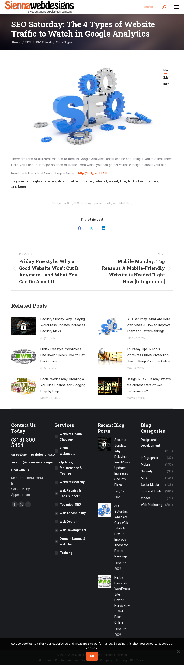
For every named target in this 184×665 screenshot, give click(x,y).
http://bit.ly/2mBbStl (92, 173)
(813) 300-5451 (24, 443)
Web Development (73, 530)
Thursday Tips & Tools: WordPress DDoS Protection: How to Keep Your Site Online (148, 355)
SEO (69, 203)
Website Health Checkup (71, 436)
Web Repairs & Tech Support (70, 493)
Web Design (68, 521)
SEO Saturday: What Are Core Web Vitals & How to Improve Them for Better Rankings (148, 325)
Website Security (72, 482)
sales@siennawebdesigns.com (34, 454)
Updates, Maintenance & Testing (71, 467)
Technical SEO (70, 504)
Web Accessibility (73, 513)
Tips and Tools (101, 203)
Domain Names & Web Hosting (72, 541)
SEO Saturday (82, 203)
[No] (178, 651)
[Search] (164, 7)
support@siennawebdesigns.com (36, 462)
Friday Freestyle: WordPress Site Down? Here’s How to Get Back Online (62, 355)
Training (66, 553)
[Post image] (23, 326)
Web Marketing (122, 203)
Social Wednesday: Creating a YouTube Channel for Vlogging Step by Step (62, 385)
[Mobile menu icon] (176, 7)
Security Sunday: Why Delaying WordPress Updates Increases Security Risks (62, 325)
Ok (92, 656)
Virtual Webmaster (68, 451)
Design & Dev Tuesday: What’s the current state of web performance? (149, 385)
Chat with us (20, 470)
